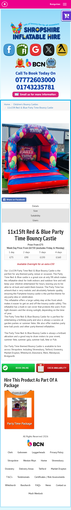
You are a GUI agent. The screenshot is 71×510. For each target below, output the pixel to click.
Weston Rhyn (29, 460)
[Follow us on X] (48, 50)
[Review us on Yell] (62, 50)
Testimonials (23, 476)
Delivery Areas (26, 468)
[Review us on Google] (35, 50)
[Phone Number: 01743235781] (35, 87)
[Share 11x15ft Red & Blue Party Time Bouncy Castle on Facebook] (35, 199)
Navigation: (55, 4)
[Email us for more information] (35, 94)
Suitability (35, 215)
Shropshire (13, 460)
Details (35, 206)
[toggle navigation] (64, 4)
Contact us (61, 485)
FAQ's (38, 485)
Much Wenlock (36, 493)
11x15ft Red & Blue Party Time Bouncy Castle (30, 107)
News (48, 485)
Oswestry (9, 468)
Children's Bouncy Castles (25, 104)
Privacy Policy (56, 452)
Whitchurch (10, 485)
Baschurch (25, 485)
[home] (5, 4)
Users (35, 220)
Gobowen (22, 452)
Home (7, 104)
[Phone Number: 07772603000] (35, 80)
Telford (42, 468)
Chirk (10, 452)
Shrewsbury (58, 460)
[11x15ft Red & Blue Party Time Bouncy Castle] (35, 158)
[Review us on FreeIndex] (22, 50)
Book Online (22, 367)
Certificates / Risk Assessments (50, 476)
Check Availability (56, 367)
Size (35, 210)
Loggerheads (38, 452)
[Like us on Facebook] (9, 50)
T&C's (9, 476)
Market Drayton (58, 468)
